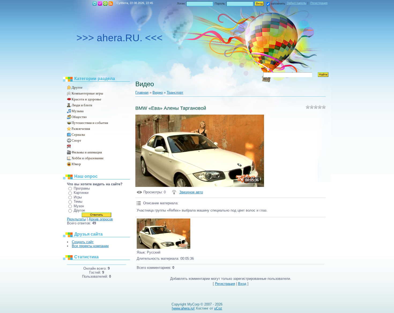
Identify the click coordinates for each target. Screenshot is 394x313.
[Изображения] (163, 233)
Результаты (76, 219)
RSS (111, 3)
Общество (79, 117)
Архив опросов (101, 219)
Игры (78, 197)
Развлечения (81, 129)
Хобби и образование (88, 158)
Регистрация (100, 3)
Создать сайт (83, 242)
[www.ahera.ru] (183, 308)
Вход (105, 3)
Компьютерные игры (87, 93)
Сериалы (78, 135)
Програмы (82, 188)
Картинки (81, 193)
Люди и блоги (82, 105)
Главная (94, 3)
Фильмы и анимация (87, 152)
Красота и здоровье (86, 99)
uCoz (218, 308)
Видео (158, 92)
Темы (78, 201)
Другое (77, 87)
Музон (79, 206)
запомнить (278, 3)
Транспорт (79, 146)
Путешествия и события (90, 123)
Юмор (76, 164)
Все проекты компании (90, 246)
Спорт (76, 140)
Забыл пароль (296, 3)
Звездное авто (191, 192)
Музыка (78, 111)
